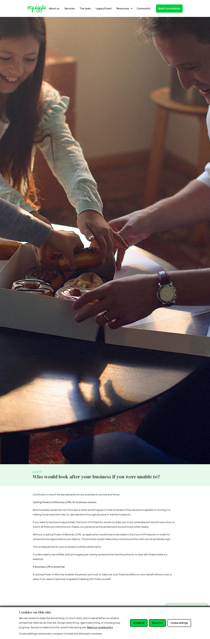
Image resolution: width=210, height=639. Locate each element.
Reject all (157, 623)
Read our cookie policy (100, 627)
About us (54, 8)
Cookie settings (179, 623)
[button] (124, 8)
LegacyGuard (103, 8)
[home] (36, 8)
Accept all (138, 623)
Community (144, 8)
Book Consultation (169, 8)
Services (69, 8)
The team (85, 8)
